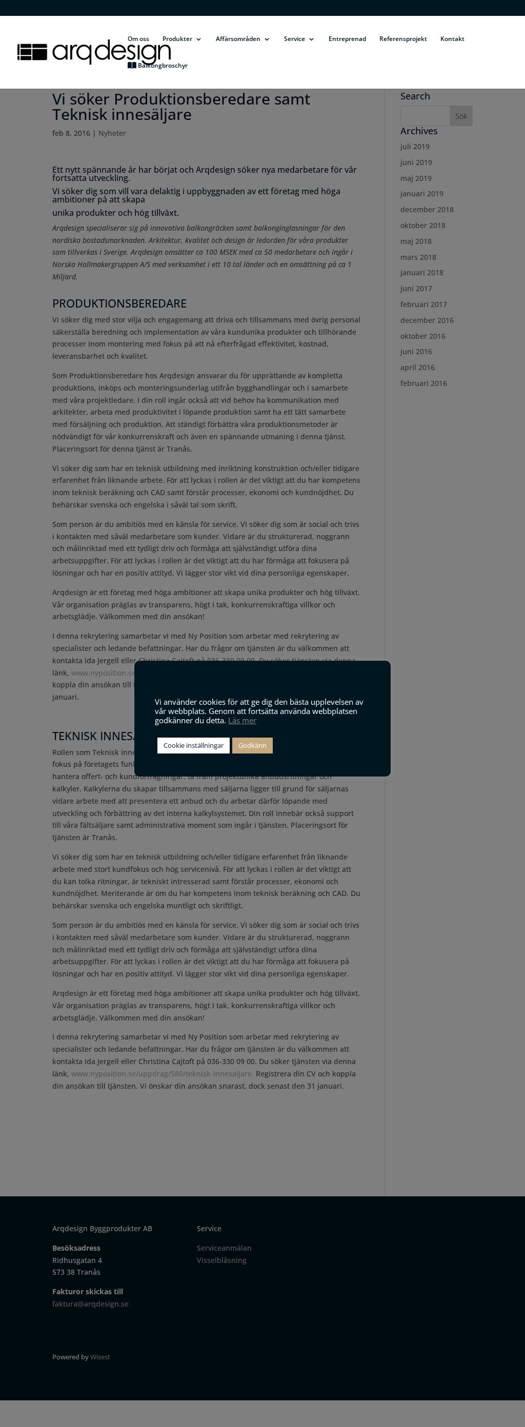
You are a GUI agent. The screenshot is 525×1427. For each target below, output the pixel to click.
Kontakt (452, 39)
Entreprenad (347, 39)
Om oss (138, 39)
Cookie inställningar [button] (194, 745)
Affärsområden (238, 39)
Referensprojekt (403, 39)
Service (294, 39)
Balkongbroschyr (162, 66)
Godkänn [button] (252, 745)
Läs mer (242, 720)
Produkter (177, 39)
